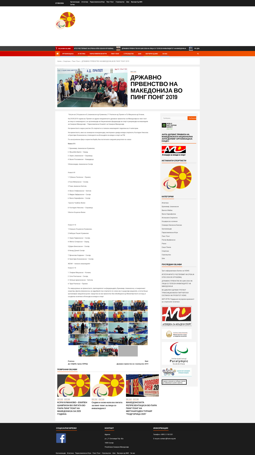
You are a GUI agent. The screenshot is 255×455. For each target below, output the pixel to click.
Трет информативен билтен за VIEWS (175, 271)
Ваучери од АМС (136, 2)
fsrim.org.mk (69, 34)
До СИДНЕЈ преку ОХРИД (78, 362)
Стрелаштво (120, 2)
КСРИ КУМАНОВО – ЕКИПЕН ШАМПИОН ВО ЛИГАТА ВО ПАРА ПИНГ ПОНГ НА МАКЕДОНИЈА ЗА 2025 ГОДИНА (72, 408)
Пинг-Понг (110, 2)
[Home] (57, 53)
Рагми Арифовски (168, 240)
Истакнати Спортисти (169, 218)
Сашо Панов (166, 247)
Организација (75, 2)
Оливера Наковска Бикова (172, 225)
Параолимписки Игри (97, 2)
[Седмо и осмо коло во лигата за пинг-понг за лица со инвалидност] (108, 385)
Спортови (67, 399)
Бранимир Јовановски (170, 206)
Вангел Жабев (167, 210)
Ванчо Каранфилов (169, 214)
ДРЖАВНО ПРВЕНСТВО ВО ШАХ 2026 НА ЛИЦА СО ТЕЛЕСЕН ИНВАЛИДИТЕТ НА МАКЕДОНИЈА (134, 48)
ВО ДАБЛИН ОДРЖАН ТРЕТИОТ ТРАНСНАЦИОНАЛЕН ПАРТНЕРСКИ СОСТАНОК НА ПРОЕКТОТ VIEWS (175, 292)
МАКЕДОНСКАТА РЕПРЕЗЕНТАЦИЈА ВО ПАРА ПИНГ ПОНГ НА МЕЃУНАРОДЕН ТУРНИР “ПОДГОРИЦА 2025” (141, 408)
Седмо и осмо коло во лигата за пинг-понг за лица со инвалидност (107, 405)
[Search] (198, 54)
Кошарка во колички (169, 221)
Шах (127, 2)
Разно (164, 244)
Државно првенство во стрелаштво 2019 (132, 362)
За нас (72, 4)
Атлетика (84, 2)
